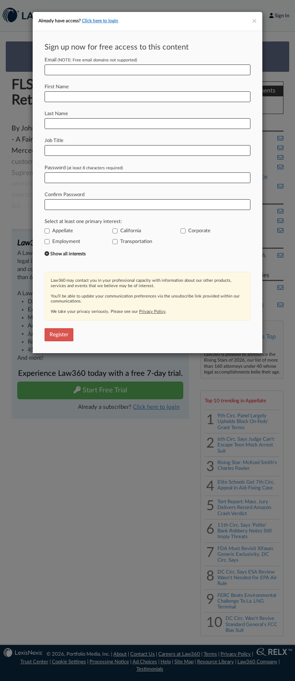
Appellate (62, 230)
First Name (57, 86)
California (130, 230)
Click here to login (100, 20)
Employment (66, 241)
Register (59, 334)
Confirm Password (65, 194)
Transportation (136, 241)
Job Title (54, 140)
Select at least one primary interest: (83, 221)
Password (84, 167)
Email (91, 60)
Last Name (56, 113)
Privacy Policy (152, 311)
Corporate (199, 230)
